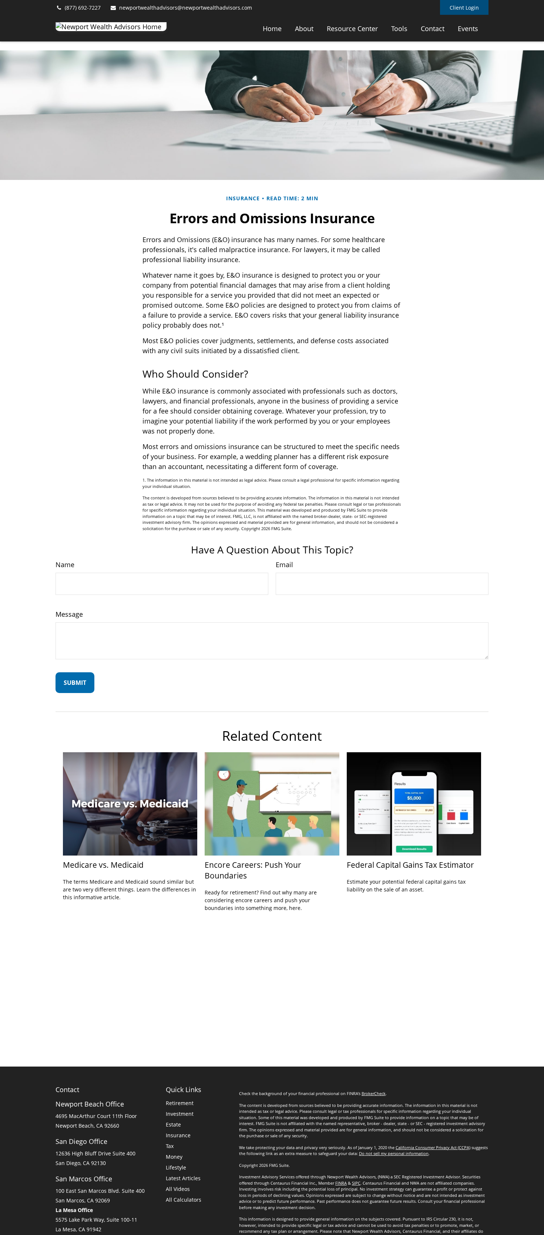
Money (174, 1156)
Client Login (464, 7)
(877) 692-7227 (83, 7)
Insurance (178, 1135)
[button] (272, 28)
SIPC (356, 1183)
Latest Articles (183, 1178)
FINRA (341, 1183)
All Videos (178, 1188)
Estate (173, 1124)
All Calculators (183, 1199)
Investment (180, 1113)
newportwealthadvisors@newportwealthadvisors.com (185, 7)
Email (284, 564)
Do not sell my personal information (394, 1153)
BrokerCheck (374, 1093)
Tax (170, 1145)
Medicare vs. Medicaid (103, 864)
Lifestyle (176, 1167)
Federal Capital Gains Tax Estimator (410, 864)
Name (65, 564)
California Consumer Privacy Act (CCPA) (433, 1147)
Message (69, 614)
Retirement (180, 1103)
